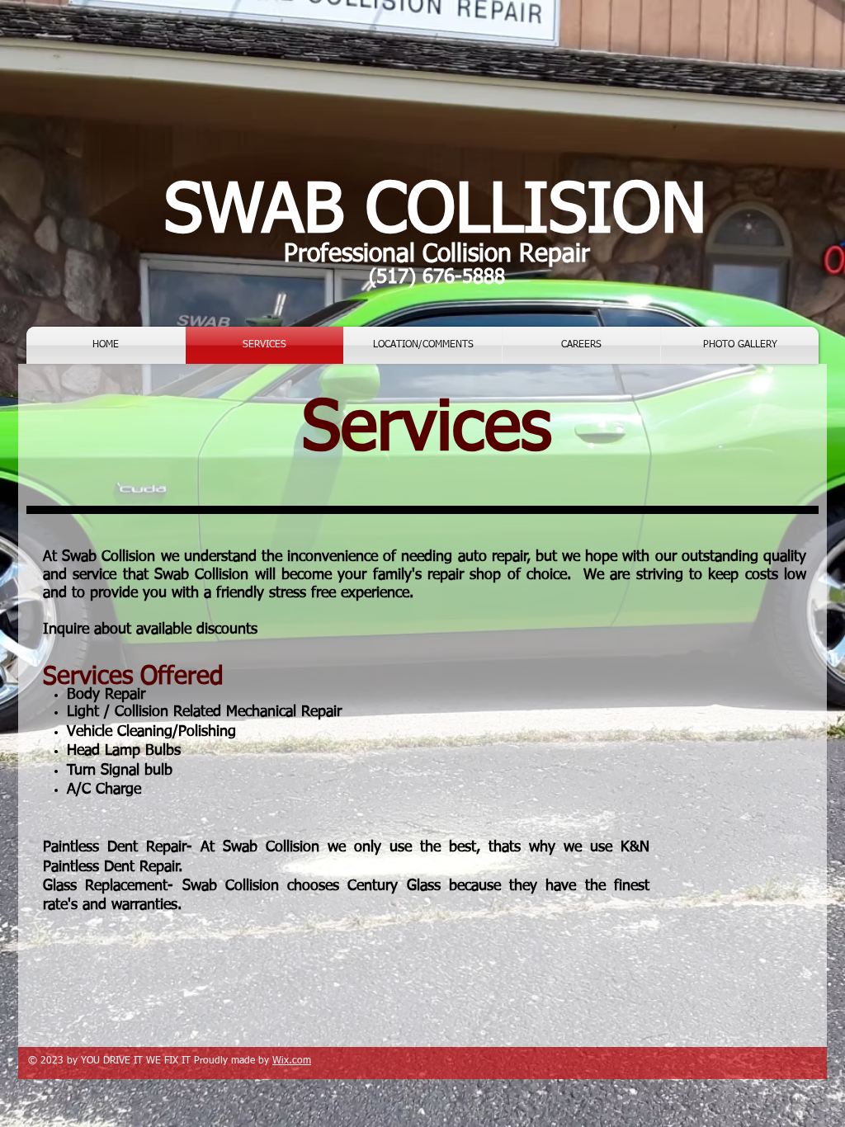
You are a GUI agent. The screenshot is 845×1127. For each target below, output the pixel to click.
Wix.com (291, 1061)
